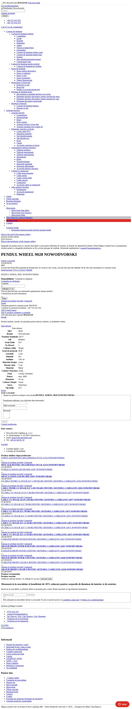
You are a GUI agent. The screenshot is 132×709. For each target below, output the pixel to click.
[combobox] (13, 10)
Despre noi (10, 682)
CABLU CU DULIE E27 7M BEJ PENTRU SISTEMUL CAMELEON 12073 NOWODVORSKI (44, 511)
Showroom (10, 208)
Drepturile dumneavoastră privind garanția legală (31, 230)
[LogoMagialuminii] (9, 6)
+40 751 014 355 (14, 20)
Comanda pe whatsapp (10, 281)
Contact (9, 223)
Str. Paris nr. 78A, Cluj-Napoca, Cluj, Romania (26, 616)
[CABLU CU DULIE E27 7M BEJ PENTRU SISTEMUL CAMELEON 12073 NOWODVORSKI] (43, 504)
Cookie (9, 696)
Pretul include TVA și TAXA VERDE (16, 270)
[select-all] (46, 579)
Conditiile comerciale (70, 600)
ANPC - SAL (12, 661)
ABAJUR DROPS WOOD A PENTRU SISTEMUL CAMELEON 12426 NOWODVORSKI (41, 558)
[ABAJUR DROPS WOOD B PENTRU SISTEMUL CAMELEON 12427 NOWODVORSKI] (41, 539)
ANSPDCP (11, 658)
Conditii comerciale (14, 652)
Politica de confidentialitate (93, 600)
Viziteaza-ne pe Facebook (17, 619)
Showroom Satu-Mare (20, 210)
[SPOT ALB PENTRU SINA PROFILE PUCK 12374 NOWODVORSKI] (32, 458)
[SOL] (7, 628)
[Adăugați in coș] (2, 460)
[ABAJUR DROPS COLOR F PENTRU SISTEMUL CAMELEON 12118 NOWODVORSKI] (41, 562)
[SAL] (5, 625)
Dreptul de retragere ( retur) (17, 645)
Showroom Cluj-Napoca (21, 213)
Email (3, 303)
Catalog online (13, 678)
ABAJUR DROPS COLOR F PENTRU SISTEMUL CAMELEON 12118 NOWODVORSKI (42, 569)
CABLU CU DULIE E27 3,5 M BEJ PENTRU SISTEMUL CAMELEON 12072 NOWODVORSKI (45, 523)
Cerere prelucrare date (15, 654)
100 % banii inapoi (8, 310)
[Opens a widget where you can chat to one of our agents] (122, 704)
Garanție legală (12, 228)
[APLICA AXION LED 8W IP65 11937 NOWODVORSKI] (26, 469)
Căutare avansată (8, 13)
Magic (4, 298)
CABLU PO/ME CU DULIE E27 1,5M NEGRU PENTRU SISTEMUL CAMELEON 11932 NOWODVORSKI (50, 488)
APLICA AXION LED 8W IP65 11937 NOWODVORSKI (26, 476)
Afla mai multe (34, 3)
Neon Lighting (12, 663)
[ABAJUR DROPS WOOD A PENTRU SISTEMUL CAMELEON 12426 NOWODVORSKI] (41, 551)
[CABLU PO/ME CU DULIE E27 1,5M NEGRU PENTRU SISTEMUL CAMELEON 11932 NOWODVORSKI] (49, 481)
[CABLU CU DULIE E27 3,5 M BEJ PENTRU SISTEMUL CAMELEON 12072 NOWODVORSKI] (44, 516)
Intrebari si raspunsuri (15, 665)
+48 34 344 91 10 (17, 440)
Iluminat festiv (12, 220)
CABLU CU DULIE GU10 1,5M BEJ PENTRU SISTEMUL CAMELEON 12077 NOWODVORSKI (45, 500)
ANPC (19, 658)
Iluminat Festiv (12, 692)
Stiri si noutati (11, 685)
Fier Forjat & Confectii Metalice (19, 218)
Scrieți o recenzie (8, 261)
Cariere (9, 656)
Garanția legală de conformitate (19, 701)
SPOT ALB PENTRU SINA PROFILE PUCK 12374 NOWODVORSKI (33, 465)
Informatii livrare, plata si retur (18, 647)
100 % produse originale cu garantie (15, 312)
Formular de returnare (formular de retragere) (24, 699)
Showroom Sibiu (18, 215)
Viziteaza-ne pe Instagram (17, 621)
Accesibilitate (11, 668)
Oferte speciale (12, 689)
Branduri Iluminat (13, 201)
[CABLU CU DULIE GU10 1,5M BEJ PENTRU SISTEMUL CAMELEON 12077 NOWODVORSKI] (45, 493)
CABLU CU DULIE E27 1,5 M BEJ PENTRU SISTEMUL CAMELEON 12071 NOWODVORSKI (45, 534)
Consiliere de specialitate (16, 680)
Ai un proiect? (12, 203)
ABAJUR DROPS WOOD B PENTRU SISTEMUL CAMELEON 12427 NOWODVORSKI (41, 546)
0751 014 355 (13, 612)
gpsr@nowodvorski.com (22, 438)
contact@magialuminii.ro (90, 248)
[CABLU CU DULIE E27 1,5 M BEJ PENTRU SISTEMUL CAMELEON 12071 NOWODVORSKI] (44, 527)
